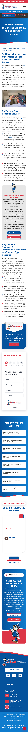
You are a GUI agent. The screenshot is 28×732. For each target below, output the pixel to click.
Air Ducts (17, 48)
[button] (21, 6)
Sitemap (19, 720)
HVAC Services (10, 48)
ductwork (21, 118)
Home (3, 48)
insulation (11, 137)
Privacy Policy (12, 720)
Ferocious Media (14, 728)
